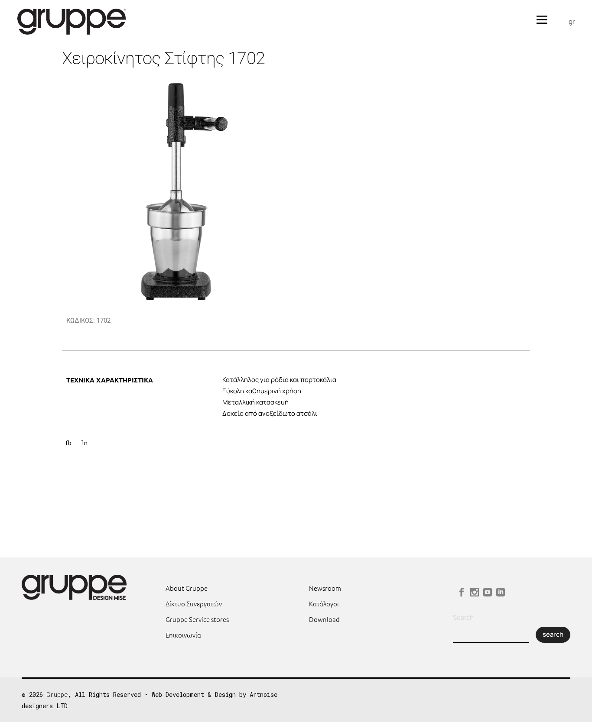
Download (324, 619)
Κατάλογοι (324, 603)
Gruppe (57, 694)
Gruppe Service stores (197, 619)
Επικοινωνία (183, 634)
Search (463, 617)
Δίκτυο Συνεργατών (194, 603)
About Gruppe (187, 587)
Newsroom (325, 587)
